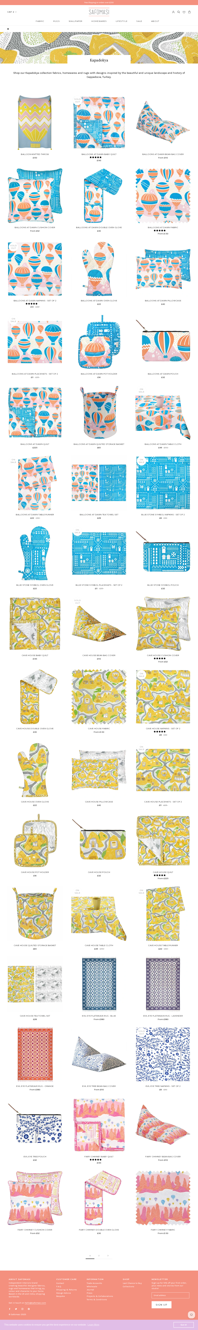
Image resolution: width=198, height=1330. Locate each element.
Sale (139, 21)
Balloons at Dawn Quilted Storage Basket (99, 444)
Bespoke (60, 1296)
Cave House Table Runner (163, 945)
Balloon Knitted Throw (35, 154)
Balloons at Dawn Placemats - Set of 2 (35, 374)
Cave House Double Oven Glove (35, 728)
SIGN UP (161, 1304)
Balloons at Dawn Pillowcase (163, 300)
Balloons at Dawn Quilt (35, 444)
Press (89, 1293)
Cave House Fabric (99, 728)
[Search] (178, 11)
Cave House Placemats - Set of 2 (163, 802)
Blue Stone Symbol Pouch (163, 585)
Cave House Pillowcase (99, 802)
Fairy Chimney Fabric (163, 1230)
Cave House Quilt (163, 872)
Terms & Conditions (97, 1299)
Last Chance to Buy (132, 1283)
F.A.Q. (58, 1286)
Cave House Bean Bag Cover (98, 655)
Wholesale (92, 1286)
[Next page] (107, 1255)
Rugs (56, 21)
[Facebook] (10, 1308)
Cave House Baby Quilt (35, 655)
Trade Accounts (94, 1283)
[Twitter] (16, 1308)
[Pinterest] (29, 1308)
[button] (96, 157)
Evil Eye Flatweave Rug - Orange (35, 1086)
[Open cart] (189, 12)
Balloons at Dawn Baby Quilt (99, 154)
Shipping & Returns (66, 1289)
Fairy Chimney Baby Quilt (99, 1156)
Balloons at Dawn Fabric (163, 227)
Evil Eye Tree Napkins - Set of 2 (163, 1086)
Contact (60, 1283)
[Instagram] (22, 1308)
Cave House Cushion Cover (163, 655)
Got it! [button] (184, 1325)
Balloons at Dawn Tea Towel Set (99, 514)
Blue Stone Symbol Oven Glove (34, 585)
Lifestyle (122, 21)
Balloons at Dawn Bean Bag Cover (163, 154)
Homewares (99, 21)
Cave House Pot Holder (35, 872)
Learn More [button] (93, 1324)
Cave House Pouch (99, 872)
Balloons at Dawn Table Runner (35, 514)
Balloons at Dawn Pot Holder (99, 374)
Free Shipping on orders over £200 (99, 2)
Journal (90, 1289)
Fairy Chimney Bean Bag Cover (163, 1156)
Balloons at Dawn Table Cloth (163, 444)
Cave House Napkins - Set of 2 (163, 728)
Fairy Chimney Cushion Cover (35, 1230)
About (155, 21)
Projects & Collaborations (100, 1296)
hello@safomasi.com (35, 1303)
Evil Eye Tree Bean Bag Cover (99, 1086)
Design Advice (63, 1293)
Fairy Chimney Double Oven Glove (99, 1230)
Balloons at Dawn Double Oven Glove (99, 227)
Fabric (40, 21)
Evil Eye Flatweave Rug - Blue (99, 1016)
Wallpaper (75, 21)
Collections (128, 1286)
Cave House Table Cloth (99, 945)
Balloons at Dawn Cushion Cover (35, 227)
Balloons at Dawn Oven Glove (99, 300)
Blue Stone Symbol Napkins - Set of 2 (163, 514)
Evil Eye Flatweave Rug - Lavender (163, 1016)
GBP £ (10, 12)
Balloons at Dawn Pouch (163, 374)
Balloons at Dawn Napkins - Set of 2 (35, 300)
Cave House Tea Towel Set (35, 1016)
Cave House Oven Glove (35, 802)
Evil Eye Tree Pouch (35, 1156)
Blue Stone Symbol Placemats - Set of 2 (99, 585)
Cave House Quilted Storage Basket (35, 945)
